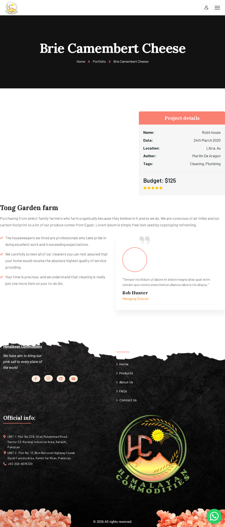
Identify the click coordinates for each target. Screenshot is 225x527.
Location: (151, 148)
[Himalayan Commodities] (11, 8)
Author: (149, 156)
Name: (148, 132)
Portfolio (99, 61)
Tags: (148, 163)
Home (80, 61)
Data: (148, 140)
